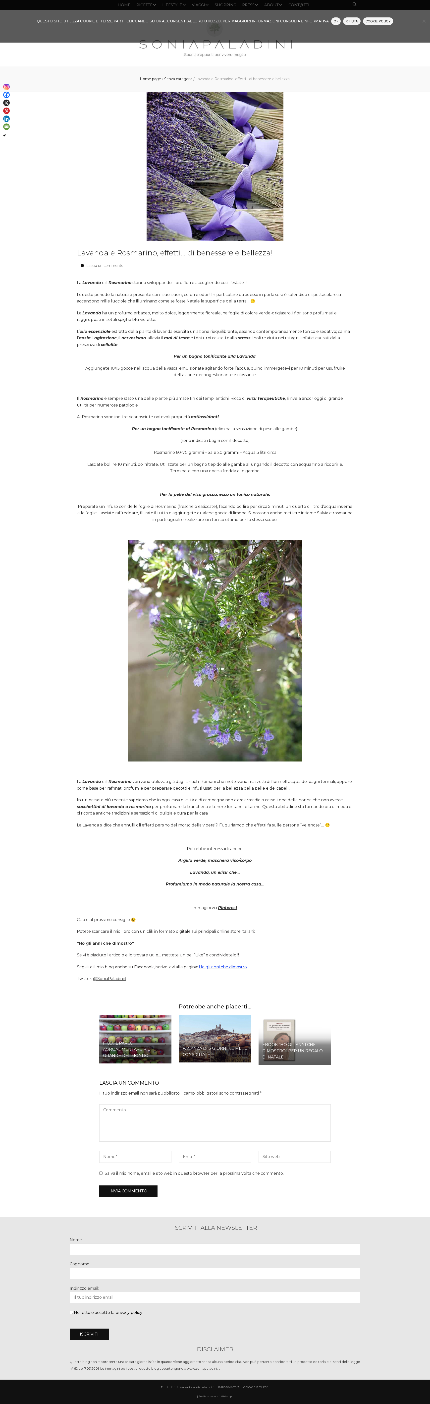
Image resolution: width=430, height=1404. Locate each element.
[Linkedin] (6, 119)
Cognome (79, 1264)
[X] (6, 103)
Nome (76, 1239)
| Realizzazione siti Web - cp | (215, 1396)
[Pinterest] (6, 111)
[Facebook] (6, 95)
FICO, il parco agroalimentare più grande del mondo (127, 1049)
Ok (336, 21)
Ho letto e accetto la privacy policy (108, 1312)
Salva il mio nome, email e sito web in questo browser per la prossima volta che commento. (194, 1173)
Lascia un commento (104, 265)
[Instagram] (6, 87)
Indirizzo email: (84, 1288)
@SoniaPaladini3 (109, 978)
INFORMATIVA (229, 1387)
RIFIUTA (352, 21)
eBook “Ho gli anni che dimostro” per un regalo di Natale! (292, 1050)
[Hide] (4, 135)
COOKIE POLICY (378, 21)
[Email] (6, 126)
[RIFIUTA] (423, 21)
